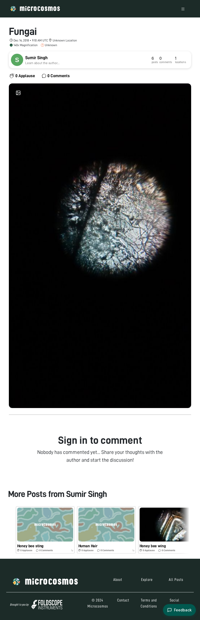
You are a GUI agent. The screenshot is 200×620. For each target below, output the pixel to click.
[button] (45, 530)
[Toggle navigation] (183, 9)
